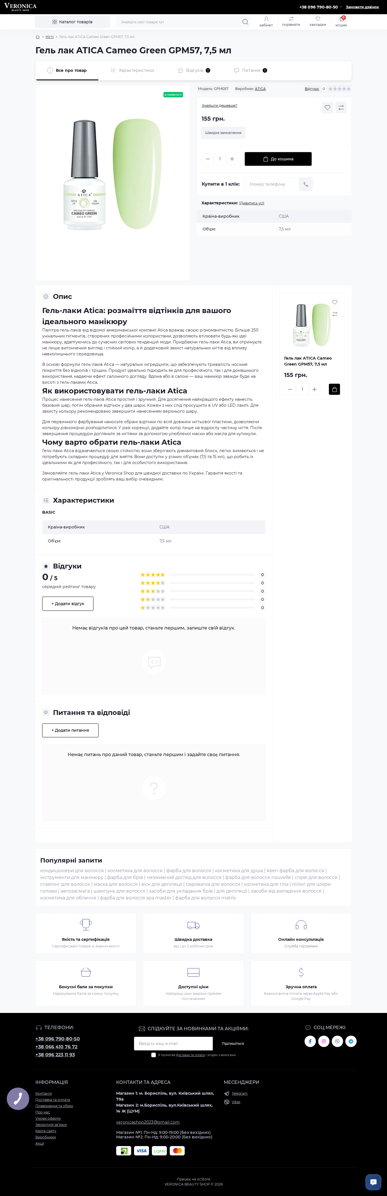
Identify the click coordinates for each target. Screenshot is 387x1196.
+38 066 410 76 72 (56, 1047)
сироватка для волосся (213, 884)
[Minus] (207, 159)
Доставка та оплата (190, 1055)
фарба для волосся (188, 870)
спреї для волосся (316, 877)
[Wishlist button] (327, 107)
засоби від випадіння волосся (286, 891)
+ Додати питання (70, 730)
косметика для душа (239, 870)
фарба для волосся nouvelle (258, 877)
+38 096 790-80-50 (57, 1039)
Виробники (45, 1137)
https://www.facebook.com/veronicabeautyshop (310, 1041)
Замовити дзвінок (362, 7)
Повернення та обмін (54, 1106)
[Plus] (232, 159)
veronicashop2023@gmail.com (148, 1122)
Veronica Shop (119, 473)
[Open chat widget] (373, 1182)
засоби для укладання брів (181, 891)
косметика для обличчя (68, 898)
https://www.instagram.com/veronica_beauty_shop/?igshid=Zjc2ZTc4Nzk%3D (323, 1041)
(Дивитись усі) (251, 203)
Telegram (240, 1093)
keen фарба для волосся (295, 870)
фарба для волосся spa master (135, 898)
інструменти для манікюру (71, 877)
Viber (236, 1102)
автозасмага (75, 891)
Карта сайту (45, 1131)
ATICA (260, 89)
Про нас (42, 1112)
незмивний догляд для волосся (184, 877)
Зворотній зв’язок (51, 1124)
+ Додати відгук (68, 603)
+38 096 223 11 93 (55, 1054)
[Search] (245, 21)
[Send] (306, 184)
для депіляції (231, 891)
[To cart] (334, 389)
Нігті (50, 37)
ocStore (203, 1179)
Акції (39, 1143)
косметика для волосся (135, 870)
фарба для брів (125, 877)
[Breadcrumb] (37, 37)
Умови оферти (48, 1118)
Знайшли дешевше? (219, 105)
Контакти (43, 1093)
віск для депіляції (161, 884)
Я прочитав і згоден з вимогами (197, 1055)
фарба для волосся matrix (205, 898)
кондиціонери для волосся (72, 870)
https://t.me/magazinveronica (351, 1041)
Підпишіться (233, 1043)
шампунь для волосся (119, 891)
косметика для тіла (266, 884)
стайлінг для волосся (65, 884)
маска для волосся (116, 884)
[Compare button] (341, 107)
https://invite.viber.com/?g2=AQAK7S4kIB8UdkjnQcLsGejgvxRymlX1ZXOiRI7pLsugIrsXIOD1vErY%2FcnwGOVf (337, 1041)
